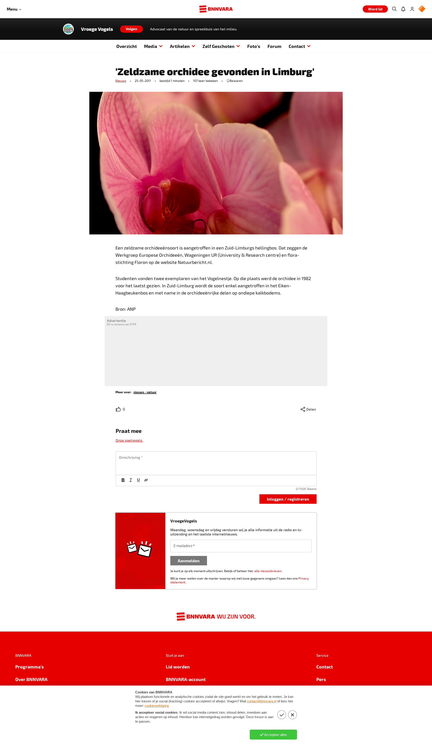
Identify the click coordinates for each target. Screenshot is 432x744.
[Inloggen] (412, 9)
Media (150, 46)
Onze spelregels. (129, 440)
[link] (145, 392)
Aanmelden (189, 560)
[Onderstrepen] (138, 480)
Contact (297, 46)
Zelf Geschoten (218, 46)
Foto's (253, 46)
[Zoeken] (394, 9)
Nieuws (120, 81)
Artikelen (180, 46)
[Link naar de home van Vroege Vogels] (68, 29)
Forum (274, 46)
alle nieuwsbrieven (267, 571)
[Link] (146, 480)
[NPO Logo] (421, 9)
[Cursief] (130, 480)
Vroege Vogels (97, 29)
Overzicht (126, 46)
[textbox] (216, 463)
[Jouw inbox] (403, 9)
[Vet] (123, 480)
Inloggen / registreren (288, 499)
